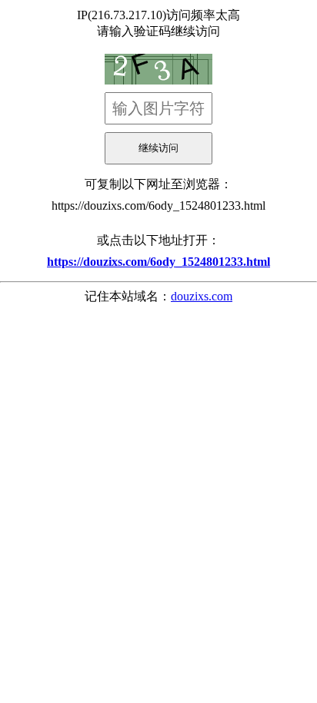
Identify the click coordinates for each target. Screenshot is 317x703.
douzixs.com (201, 296)
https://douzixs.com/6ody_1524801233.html (158, 205)
